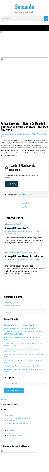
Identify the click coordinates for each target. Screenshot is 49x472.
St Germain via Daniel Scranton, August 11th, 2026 (21, 366)
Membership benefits (11, 303)
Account (17, 306)
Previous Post (24, 203)
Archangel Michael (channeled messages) (16, 134)
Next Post (24, 207)
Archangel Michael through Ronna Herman (24, 256)
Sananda (24, 6)
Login (12, 306)
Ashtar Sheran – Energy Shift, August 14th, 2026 (20, 328)
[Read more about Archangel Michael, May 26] (15, 224)
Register (7, 306)
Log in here (27, 194)
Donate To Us (14, 391)
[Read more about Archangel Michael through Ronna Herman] (20, 252)
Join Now (11, 184)
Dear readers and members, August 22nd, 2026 (20, 325)
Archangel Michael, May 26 (17, 227)
